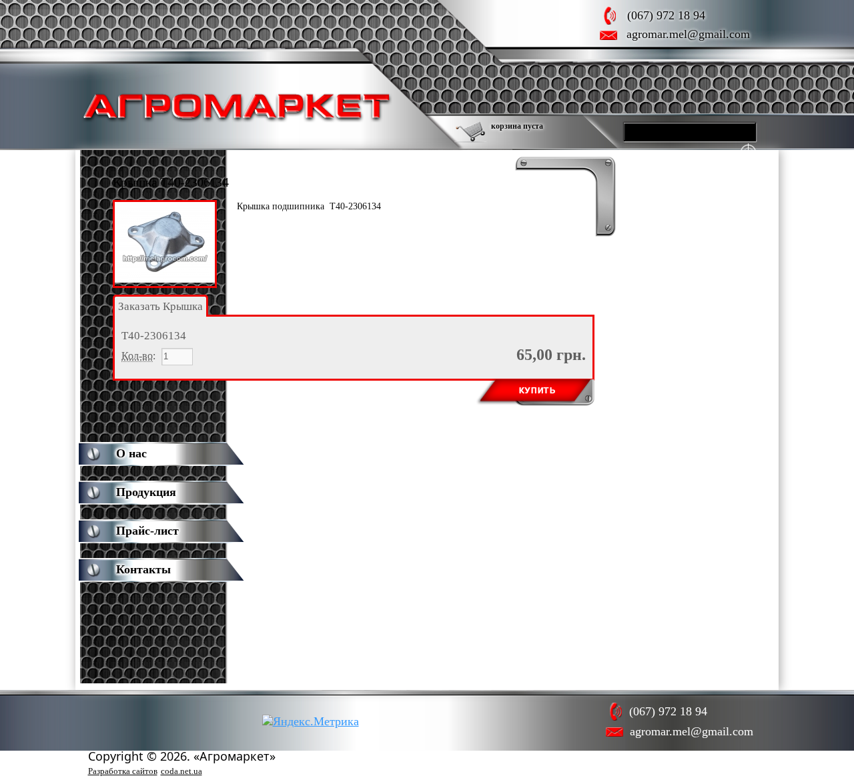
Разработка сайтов (122, 771)
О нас (131, 453)
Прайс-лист (147, 530)
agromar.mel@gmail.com (688, 34)
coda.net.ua (181, 771)
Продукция (146, 492)
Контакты (143, 569)
